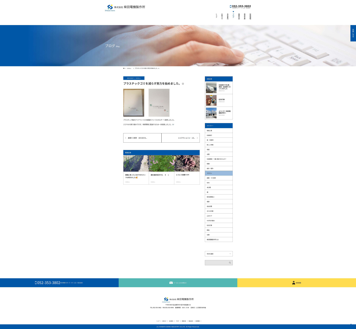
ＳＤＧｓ (138, 78)
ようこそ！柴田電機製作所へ (225, 112)
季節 (208, 201)
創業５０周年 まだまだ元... (137, 138)
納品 (208, 230)
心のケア (209, 216)
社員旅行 (209, 135)
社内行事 (222, 99)
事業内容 (239, 16)
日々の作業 (210, 211)
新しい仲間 (210, 145)
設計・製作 (210, 168)
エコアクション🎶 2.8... (186, 138)
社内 (208, 183)
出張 (208, 154)
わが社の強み (211, 220)
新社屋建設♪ (211, 197)
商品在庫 (244, 16)
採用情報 (250, 16)
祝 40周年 (210, 140)
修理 (208, 164)
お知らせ (222, 16)
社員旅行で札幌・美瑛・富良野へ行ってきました (225, 87)
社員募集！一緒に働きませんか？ (216, 159)
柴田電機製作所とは (213, 239)
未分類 (209, 187)
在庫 (208, 235)
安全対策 (209, 206)
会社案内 (227, 16)
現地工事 (209, 130)
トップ (216, 15)
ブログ (233, 15)
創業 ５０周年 (211, 178)
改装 (208, 149)
